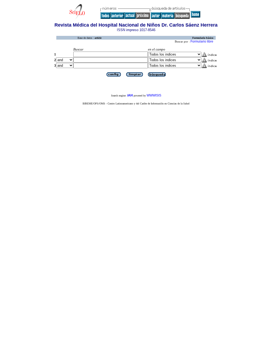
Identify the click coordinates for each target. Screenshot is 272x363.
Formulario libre (201, 41)
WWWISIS (154, 95)
